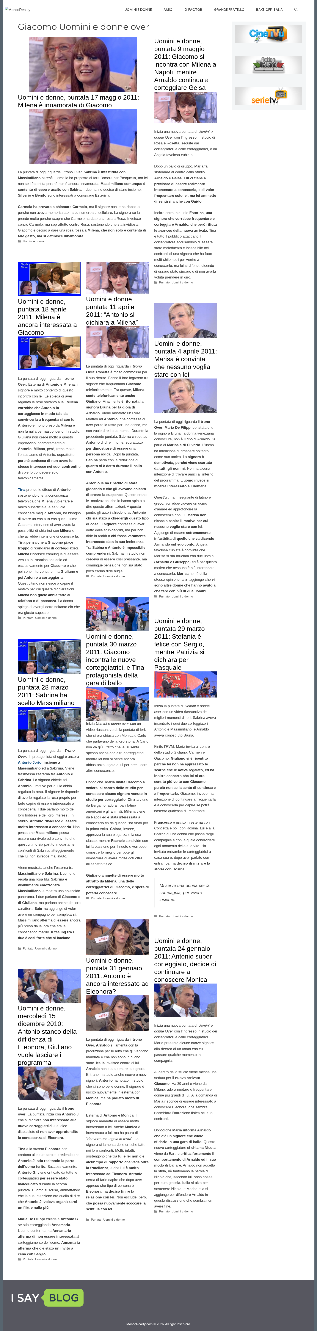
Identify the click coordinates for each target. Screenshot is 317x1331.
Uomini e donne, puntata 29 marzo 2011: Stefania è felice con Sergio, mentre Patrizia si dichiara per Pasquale (179, 644)
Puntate (164, 282)
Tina (21, 490)
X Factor (193, 9)
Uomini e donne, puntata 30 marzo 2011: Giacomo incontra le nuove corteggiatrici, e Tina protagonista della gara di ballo (115, 660)
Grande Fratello (229, 9)
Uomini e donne (138, 9)
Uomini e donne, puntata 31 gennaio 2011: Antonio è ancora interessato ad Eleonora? (117, 976)
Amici (168, 9)
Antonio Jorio (29, 762)
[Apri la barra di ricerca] (296, 9)
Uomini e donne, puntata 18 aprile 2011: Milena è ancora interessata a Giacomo (47, 317)
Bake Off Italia (269, 9)
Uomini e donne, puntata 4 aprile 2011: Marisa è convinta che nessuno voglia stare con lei (185, 359)
